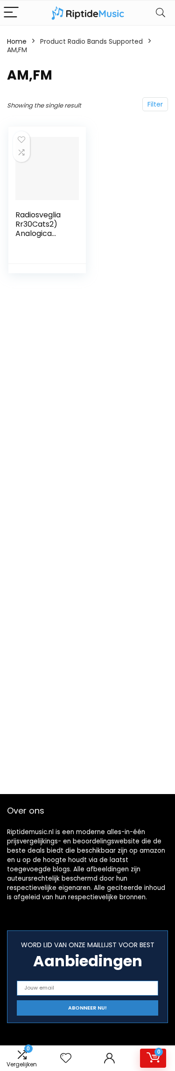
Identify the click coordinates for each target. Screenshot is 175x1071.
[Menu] (11, 12)
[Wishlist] (65, 1058)
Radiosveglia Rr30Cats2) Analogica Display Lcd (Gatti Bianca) (41, 233)
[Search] (160, 12)
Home (17, 41)
